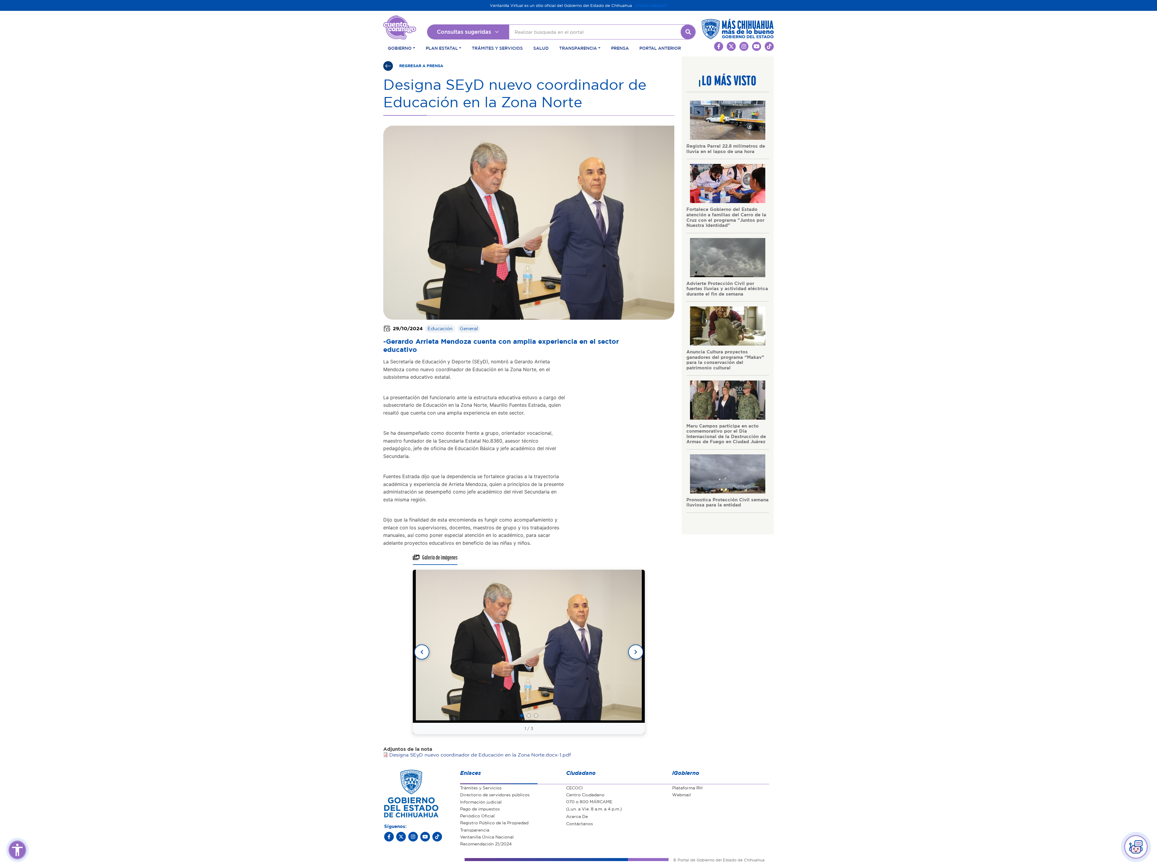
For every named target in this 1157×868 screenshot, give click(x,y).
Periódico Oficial (477, 815)
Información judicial (481, 802)
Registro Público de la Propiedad (494, 822)
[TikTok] (437, 836)
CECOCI (574, 787)
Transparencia (474, 830)
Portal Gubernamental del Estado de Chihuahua (399, 19)
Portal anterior (660, 48)
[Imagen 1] (521, 715)
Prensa (620, 48)
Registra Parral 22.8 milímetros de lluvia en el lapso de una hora (725, 148)
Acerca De (577, 816)
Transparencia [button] (578, 48)
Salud (541, 48)
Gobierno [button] (400, 48)
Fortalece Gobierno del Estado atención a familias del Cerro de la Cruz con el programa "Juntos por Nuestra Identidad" (726, 217)
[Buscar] (688, 31)
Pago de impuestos (480, 809)
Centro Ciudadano (585, 794)
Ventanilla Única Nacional (487, 837)
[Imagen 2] (529, 715)
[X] (401, 836)
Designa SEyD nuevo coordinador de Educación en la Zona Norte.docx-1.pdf (480, 754)
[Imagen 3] (536, 715)
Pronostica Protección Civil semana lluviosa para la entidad (727, 502)
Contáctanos (579, 823)
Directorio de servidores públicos (495, 794)
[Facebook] (389, 836)
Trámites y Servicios (497, 48)
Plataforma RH (687, 787)
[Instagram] (413, 836)
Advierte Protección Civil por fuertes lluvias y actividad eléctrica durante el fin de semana (727, 288)
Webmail (681, 794)
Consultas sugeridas (464, 31)
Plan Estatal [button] (442, 48)
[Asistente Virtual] (1136, 847)
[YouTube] (425, 836)
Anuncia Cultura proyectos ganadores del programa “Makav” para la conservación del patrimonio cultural (725, 359)
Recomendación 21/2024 (486, 843)
